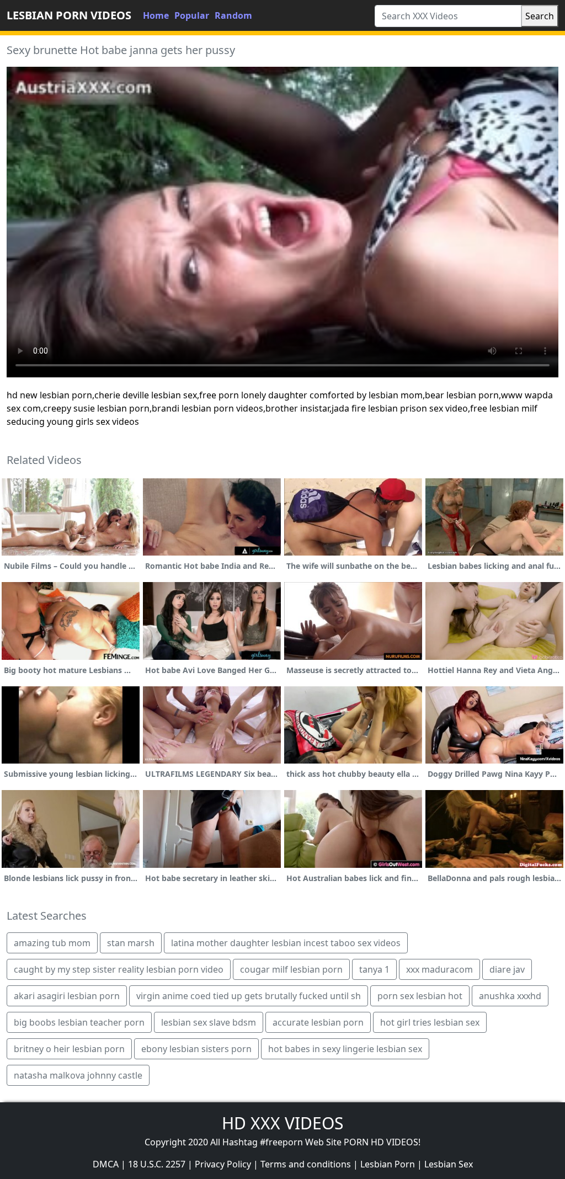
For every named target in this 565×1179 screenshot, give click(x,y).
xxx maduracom (439, 969)
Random (233, 15)
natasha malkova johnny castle (78, 1075)
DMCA (106, 1164)
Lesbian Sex (448, 1164)
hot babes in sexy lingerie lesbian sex (345, 1049)
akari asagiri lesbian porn (67, 996)
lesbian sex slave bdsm (208, 1022)
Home (156, 15)
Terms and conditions (305, 1164)
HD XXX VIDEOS (282, 1123)
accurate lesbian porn (318, 1022)
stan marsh (130, 943)
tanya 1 (374, 969)
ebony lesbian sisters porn (196, 1049)
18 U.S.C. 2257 (156, 1164)
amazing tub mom (52, 943)
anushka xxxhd (510, 996)
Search (539, 16)
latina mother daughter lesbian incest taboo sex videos (286, 943)
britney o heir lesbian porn (69, 1049)
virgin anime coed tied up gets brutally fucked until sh (248, 996)
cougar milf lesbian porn (291, 969)
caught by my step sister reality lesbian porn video (118, 969)
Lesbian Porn (387, 1164)
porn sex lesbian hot (419, 996)
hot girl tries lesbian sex (429, 1022)
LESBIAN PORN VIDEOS (69, 15)
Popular (191, 15)
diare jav (507, 969)
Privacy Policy (223, 1164)
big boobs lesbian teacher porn (79, 1022)
